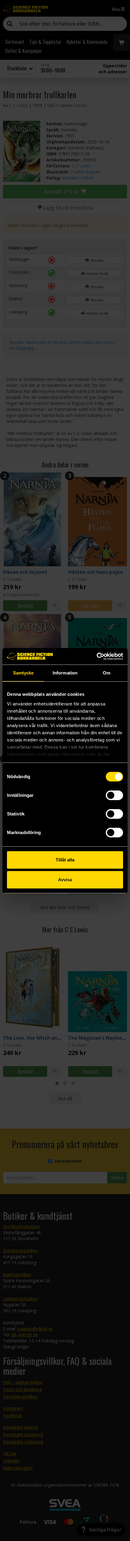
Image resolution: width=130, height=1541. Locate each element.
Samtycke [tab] (23, 672)
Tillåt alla (65, 859)
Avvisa (65, 879)
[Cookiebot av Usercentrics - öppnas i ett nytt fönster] (96, 656)
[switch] (114, 795)
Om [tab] (106, 672)
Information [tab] (65, 672)
